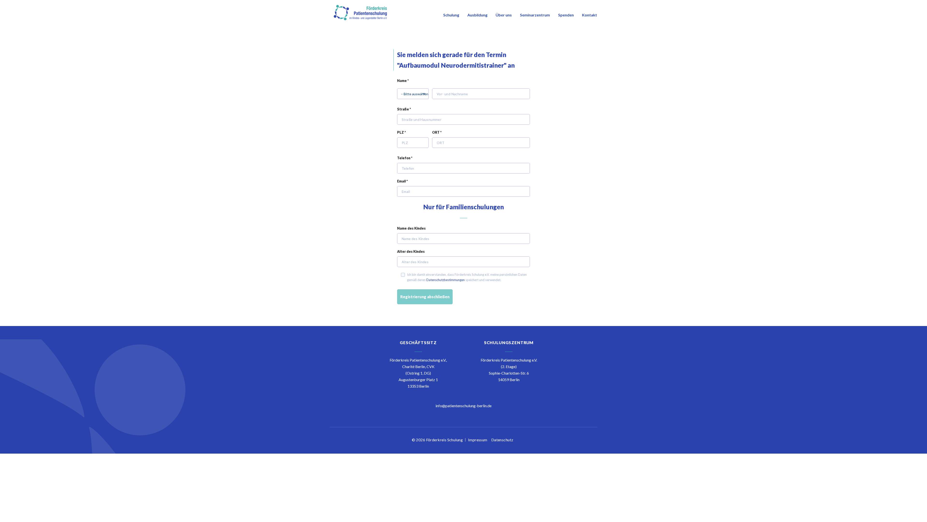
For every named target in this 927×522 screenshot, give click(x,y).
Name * (403, 81)
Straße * (404, 109)
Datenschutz (502, 439)
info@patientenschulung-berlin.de (463, 405)
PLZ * (401, 132)
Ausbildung (477, 15)
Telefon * (404, 158)
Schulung (451, 15)
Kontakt (589, 15)
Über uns (504, 15)
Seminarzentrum (535, 15)
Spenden (566, 15)
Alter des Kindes (411, 251)
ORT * (437, 132)
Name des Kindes (411, 228)
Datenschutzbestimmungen (445, 280)
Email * (402, 181)
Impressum (477, 439)
